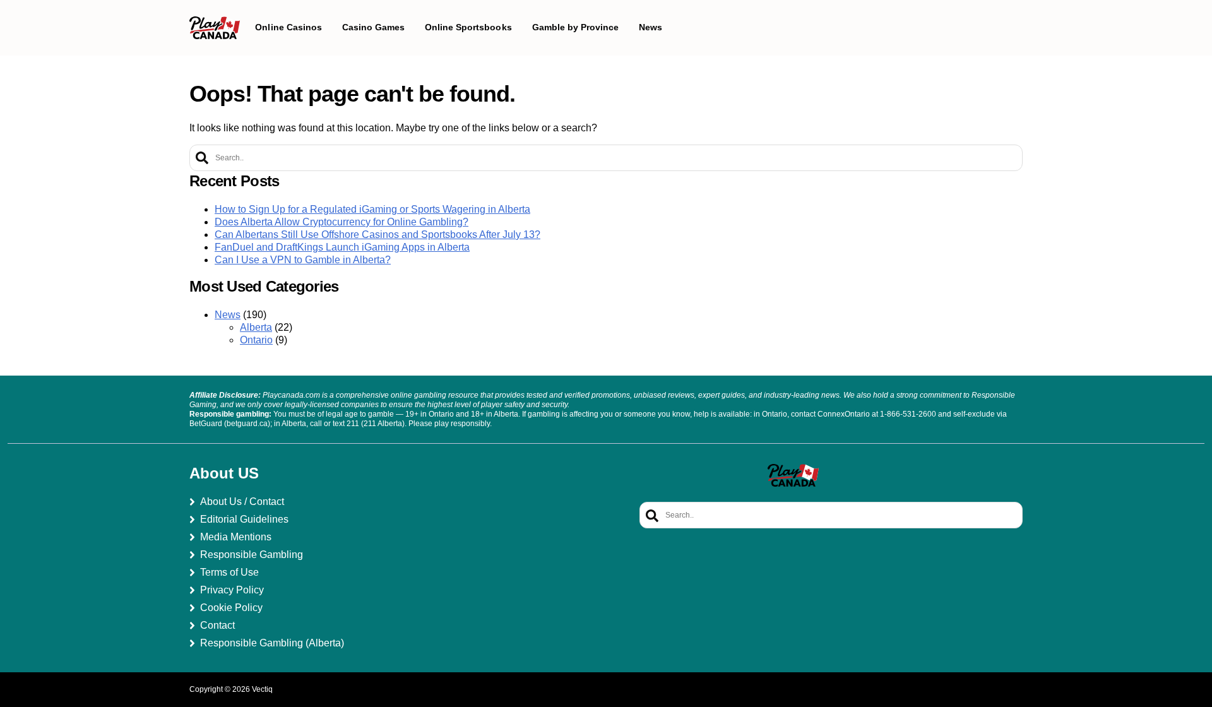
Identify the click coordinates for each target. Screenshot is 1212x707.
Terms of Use (229, 572)
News (228, 314)
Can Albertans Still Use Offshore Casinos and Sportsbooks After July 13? (377, 234)
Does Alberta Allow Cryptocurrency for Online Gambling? (341, 222)
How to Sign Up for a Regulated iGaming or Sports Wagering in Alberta (372, 209)
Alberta (256, 327)
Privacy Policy (232, 590)
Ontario (256, 340)
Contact (217, 625)
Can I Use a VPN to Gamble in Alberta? (303, 259)
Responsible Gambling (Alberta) (272, 643)
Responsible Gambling (251, 554)
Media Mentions (235, 537)
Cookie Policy (231, 607)
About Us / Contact (242, 501)
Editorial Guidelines (244, 519)
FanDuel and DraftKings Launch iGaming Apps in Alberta (342, 247)
